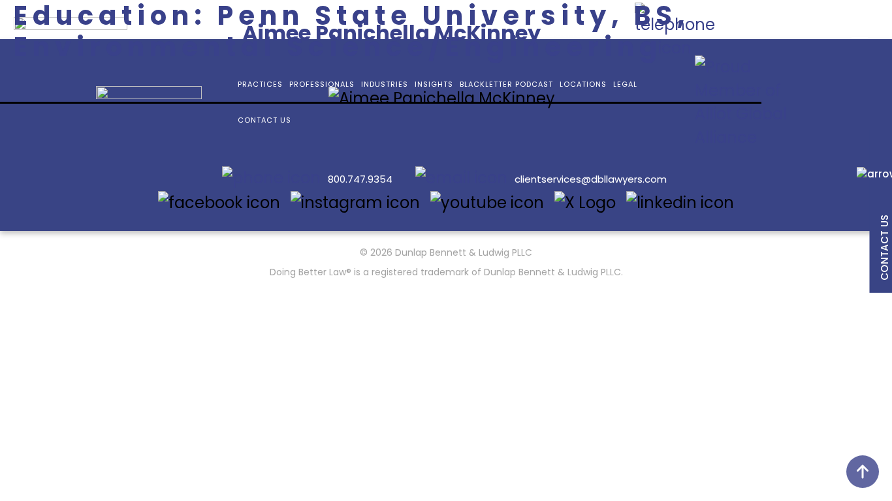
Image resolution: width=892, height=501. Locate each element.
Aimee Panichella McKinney (391, 33)
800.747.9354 (360, 179)
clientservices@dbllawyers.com (591, 179)
